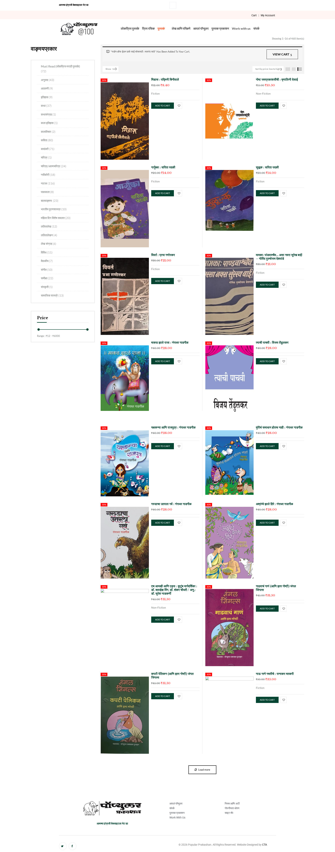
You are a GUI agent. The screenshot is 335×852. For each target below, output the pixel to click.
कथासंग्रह (48, 114)
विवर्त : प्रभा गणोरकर (163, 255)
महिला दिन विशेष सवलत (56, 218)
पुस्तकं (161, 28)
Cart (254, 15)
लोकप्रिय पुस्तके (130, 28)
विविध (47, 252)
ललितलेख (49, 226)
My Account (268, 15)
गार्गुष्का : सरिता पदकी (163, 167)
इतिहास (47, 97)
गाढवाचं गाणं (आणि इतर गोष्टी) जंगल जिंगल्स (276, 588)
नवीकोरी (48, 174)
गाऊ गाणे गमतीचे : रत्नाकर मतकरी (275, 674)
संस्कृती (47, 287)
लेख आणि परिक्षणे (181, 28)
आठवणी (47, 88)
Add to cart (162, 105)
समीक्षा (47, 278)
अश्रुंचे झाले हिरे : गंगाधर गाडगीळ (274, 504)
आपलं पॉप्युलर (201, 28)
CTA (264, 844)
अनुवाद (47, 80)
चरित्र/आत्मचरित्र (53, 166)
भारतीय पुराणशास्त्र (54, 209)
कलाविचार (48, 131)
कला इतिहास (49, 123)
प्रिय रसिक (148, 28)
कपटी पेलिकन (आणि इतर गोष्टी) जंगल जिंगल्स (172, 675)
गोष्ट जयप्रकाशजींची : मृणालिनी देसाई (277, 79)
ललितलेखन (49, 235)
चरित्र (46, 157)
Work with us (241, 28)
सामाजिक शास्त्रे (52, 295)
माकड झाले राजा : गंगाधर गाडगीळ (169, 342)
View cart (281, 54)
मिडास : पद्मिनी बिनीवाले (165, 79)
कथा (46, 105)
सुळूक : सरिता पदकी (267, 167)
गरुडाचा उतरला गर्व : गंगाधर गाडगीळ (171, 504)
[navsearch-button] (172, 5)
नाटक (48, 183)
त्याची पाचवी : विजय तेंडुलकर (272, 342)
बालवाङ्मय (49, 200)
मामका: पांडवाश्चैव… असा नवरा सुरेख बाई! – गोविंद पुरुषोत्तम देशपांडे (279, 256)
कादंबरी (47, 149)
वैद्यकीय (47, 261)
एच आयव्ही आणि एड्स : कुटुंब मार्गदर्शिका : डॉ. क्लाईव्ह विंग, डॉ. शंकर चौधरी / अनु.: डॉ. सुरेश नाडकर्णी (174, 589)
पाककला (47, 192)
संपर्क (256, 28)
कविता (47, 140)
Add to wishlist (179, 106)
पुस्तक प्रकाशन (220, 28)
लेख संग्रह (48, 243)
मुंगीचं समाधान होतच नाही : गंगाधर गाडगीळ (279, 427)
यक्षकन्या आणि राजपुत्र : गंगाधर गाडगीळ (173, 427)
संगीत (47, 269)
